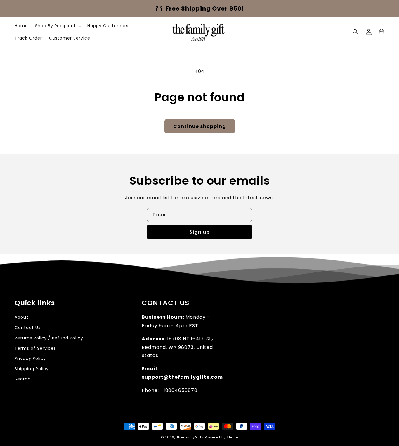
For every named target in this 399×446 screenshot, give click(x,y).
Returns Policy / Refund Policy (49, 338)
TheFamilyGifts (190, 437)
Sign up (199, 232)
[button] (355, 31)
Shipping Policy (32, 369)
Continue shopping (199, 126)
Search (23, 379)
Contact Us (28, 327)
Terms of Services (35, 348)
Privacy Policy (30, 358)
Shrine (232, 437)
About (21, 317)
